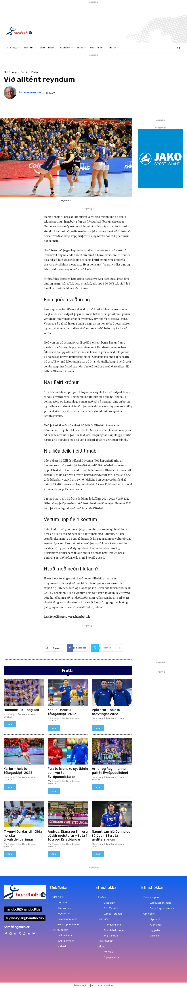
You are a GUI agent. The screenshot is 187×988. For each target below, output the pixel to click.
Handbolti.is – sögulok (21, 710)
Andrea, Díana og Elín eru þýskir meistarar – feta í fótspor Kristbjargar (68, 835)
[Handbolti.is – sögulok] (24, 692)
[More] (119, 648)
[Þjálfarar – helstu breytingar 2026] (112, 692)
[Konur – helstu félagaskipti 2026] (68, 692)
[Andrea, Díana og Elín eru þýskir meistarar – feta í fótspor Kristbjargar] (68, 814)
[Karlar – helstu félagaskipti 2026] (24, 751)
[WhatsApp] (24, 933)
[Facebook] (6, 933)
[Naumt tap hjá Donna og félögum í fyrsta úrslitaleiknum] (112, 814)
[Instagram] (10, 933)
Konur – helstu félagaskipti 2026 (62, 712)
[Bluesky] (33, 933)
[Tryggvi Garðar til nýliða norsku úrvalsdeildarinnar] (24, 814)
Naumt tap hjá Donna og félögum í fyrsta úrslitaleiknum (111, 835)
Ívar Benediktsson (30, 92)
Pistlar (35, 72)
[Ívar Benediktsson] (11, 92)
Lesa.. (9, 724)
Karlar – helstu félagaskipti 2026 (18, 771)
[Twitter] (20, 933)
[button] (178, 48)
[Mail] (15, 933)
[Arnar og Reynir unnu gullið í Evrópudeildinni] (112, 751)
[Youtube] (29, 933)
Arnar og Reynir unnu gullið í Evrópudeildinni (110, 771)
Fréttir (24, 72)
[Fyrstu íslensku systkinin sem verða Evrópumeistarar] (68, 751)
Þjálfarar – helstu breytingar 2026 (106, 712)
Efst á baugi (10, 72)
